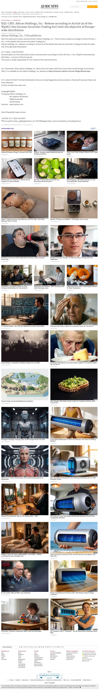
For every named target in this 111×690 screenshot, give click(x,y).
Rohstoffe (36, 656)
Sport (19, 657)
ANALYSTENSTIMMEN (16, 14)
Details (70, 687)
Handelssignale (38, 659)
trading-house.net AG (71, 653)
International (21, 665)
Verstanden (76, 687)
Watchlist (52, 654)
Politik (19, 656)
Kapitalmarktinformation (29, 16)
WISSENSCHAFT (48, 12)
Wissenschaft (21, 659)
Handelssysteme (38, 657)
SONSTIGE (76, 12)
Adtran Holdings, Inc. (6, 20)
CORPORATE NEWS (25, 14)
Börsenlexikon (7, 647)
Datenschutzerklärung (37, 680)
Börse (20, 16)
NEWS (2, 12)
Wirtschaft (21, 654)
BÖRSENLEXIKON (83, 1)
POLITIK (27, 12)
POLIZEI (61, 12)
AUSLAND (55, 12)
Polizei (20, 662)
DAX (2, 653)
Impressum (25, 680)
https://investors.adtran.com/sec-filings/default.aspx (69, 71)
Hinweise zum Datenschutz (53, 680)
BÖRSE (15, 12)
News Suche (91, 6)
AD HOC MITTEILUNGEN (6, 14)
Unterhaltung (21, 664)
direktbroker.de (70, 657)
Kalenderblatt (21, 667)
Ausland (20, 661)
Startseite (15, 16)
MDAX (3, 654)
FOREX (36, 654)
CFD (35, 653)
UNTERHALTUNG (39, 12)
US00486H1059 (16, 20)
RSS (90, 1)
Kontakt (52, 659)
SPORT (32, 12)
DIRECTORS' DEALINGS (34, 14)
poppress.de (69, 659)
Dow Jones (4, 659)
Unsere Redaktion (76, 680)
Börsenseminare (38, 665)
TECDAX (3, 656)
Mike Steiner (87, 680)
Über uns (66, 680)
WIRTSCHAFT (21, 12)
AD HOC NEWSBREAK (55, 653)
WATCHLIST (95, 1)
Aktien (36, 661)
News (11, 680)
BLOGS (77, 1)
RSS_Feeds (53, 657)
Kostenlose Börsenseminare (70, 655)
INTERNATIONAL (68, 12)
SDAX (2, 657)
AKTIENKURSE (8, 12)
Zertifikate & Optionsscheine (38, 663)
